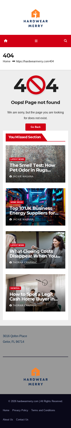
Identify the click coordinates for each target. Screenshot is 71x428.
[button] (65, 40)
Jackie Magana (23, 176)
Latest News (17, 159)
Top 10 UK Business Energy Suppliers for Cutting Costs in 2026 (32, 212)
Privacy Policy (20, 410)
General (15, 288)
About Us (8, 419)
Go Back (36, 127)
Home (6, 61)
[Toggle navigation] (36, 41)
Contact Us (22, 419)
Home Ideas (17, 202)
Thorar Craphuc (25, 262)
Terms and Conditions (43, 410)
